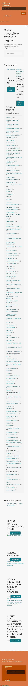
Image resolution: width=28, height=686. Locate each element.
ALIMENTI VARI (10, 177)
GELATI (8, 477)
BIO (7, 356)
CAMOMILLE (9, 194)
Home (1, 21)
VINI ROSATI (9, 425)
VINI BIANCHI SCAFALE (12, 253)
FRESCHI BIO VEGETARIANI (13, 392)
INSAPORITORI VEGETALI (12, 401)
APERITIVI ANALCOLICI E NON (14, 246)
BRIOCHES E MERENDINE (12, 204)
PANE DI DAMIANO (11, 368)
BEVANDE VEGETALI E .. (12, 411)
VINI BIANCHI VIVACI (11, 420)
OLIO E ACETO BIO (11, 378)
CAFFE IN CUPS (10, 143)
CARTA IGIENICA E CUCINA (13, 288)
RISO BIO (8, 370)
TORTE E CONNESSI (11, 233)
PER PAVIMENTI (10, 325)
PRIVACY (4, 661)
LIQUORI (8, 423)
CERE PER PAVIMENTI (11, 309)
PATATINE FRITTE (10, 182)
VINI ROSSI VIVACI (11, 435)
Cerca (6, 667)
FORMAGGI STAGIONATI (12, 461)
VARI (7, 335)
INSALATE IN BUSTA (11, 471)
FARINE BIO (9, 406)
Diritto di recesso (4, 685)
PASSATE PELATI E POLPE (13, 135)
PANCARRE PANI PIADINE (12, 128)
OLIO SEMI (9, 202)
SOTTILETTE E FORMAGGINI (13, 463)
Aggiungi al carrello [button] (11, 89)
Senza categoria (10, 490)
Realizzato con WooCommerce (14, 661)
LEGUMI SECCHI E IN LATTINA (14, 185)
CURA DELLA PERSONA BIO (13, 397)
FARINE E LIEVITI (10, 221)
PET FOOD (9, 266)
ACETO (8, 199)
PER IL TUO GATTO (11, 271)
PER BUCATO (9, 330)
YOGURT (8, 453)
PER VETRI (9, 340)
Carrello (7, 680)
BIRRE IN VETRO (10, 258)
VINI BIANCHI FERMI (11, 432)
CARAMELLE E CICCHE (12, 170)
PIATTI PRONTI (10, 487)
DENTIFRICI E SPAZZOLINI (13, 351)
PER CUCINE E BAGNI (11, 337)
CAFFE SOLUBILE (10, 140)
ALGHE (8, 373)
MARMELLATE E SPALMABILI (13, 229)
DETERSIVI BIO (10, 383)
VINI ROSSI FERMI (11, 437)
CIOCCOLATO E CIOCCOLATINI (14, 173)
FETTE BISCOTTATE (11, 207)
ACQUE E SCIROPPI (11, 263)
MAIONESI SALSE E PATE (12, 165)
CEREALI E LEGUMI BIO (12, 403)
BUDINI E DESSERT (11, 450)
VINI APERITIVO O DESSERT (13, 428)
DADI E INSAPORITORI (12, 179)
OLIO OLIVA (9, 236)
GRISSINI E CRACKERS (12, 209)
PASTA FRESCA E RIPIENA (13, 484)
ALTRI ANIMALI (10, 268)
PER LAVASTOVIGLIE (11, 311)
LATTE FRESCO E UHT (12, 456)
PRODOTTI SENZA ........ (12, 414)
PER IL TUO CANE (10, 273)
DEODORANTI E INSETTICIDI (13, 318)
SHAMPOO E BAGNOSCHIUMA (14, 347)
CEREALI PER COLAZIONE (13, 226)
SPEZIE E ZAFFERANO (12, 148)
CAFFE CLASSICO (11, 145)
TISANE (8, 191)
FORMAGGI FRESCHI (11, 458)
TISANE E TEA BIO (11, 359)
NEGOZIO (8, 117)
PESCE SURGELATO (11, 474)
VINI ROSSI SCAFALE (11, 256)
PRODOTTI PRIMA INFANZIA (13, 150)
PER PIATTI (9, 332)
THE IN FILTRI (9, 168)
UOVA (7, 482)
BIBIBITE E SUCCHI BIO (12, 376)
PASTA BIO (9, 408)
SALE (7, 196)
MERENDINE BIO (10, 381)
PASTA (8, 224)
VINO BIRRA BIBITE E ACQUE (13, 238)
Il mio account (8, 666)
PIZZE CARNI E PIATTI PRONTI (14, 442)
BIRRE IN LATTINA (11, 250)
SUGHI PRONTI (10, 212)
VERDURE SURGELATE (12, 479)
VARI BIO (8, 390)
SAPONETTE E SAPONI (12, 353)
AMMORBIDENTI (10, 327)
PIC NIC (8, 322)
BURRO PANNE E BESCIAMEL (13, 446)
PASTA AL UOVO (10, 137)
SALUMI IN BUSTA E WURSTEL (14, 467)
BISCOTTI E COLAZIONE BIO (13, 364)
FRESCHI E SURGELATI (12, 440)
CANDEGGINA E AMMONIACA (13, 284)
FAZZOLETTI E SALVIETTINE (13, 343)
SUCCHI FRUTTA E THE (12, 261)
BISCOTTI (8, 189)
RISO (7, 219)
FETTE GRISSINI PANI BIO (12, 361)
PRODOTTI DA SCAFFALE (12, 120)
